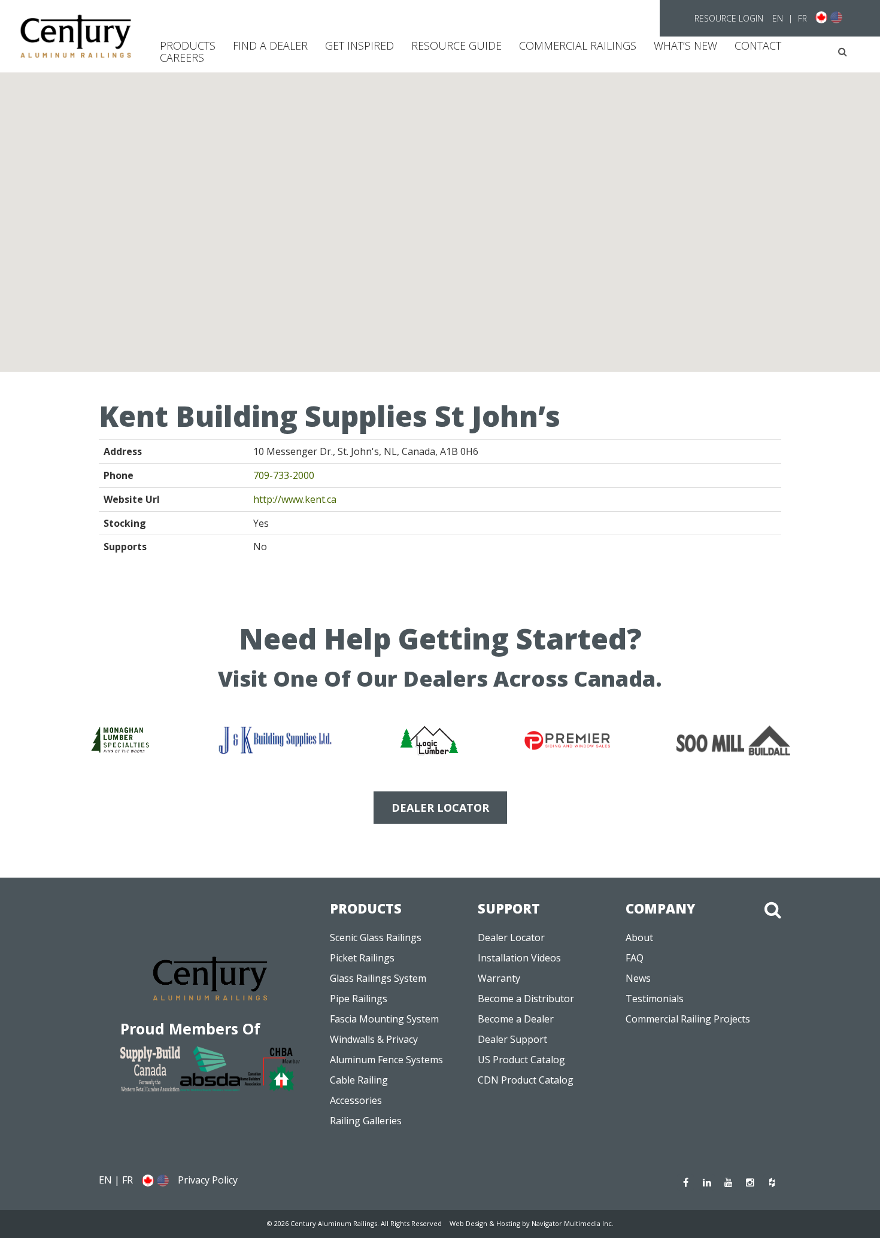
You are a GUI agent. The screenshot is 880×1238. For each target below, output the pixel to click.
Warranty (499, 978)
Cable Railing (359, 1080)
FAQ (635, 957)
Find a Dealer (270, 45)
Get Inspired (359, 45)
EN (777, 18)
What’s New (685, 45)
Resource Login (728, 18)
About (639, 937)
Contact (758, 45)
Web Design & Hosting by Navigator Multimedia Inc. (532, 1223)
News (638, 978)
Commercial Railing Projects (688, 1018)
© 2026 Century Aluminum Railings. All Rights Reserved (354, 1223)
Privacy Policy (208, 1180)
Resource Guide (456, 45)
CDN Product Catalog (525, 1080)
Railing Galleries (366, 1120)
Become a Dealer (516, 1018)
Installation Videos (519, 957)
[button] (842, 52)
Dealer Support (512, 1039)
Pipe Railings (358, 998)
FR (802, 18)
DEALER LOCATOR (440, 807)
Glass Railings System (378, 978)
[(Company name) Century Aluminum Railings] (75, 36)
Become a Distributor (526, 998)
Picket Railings (362, 957)
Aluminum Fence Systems (386, 1059)
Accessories (356, 1100)
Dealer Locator (511, 937)
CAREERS (182, 57)
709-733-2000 (283, 475)
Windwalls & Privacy (374, 1039)
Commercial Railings (577, 45)
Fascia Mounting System (384, 1018)
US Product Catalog (521, 1059)
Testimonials (655, 998)
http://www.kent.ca (294, 499)
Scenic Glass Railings (375, 937)
